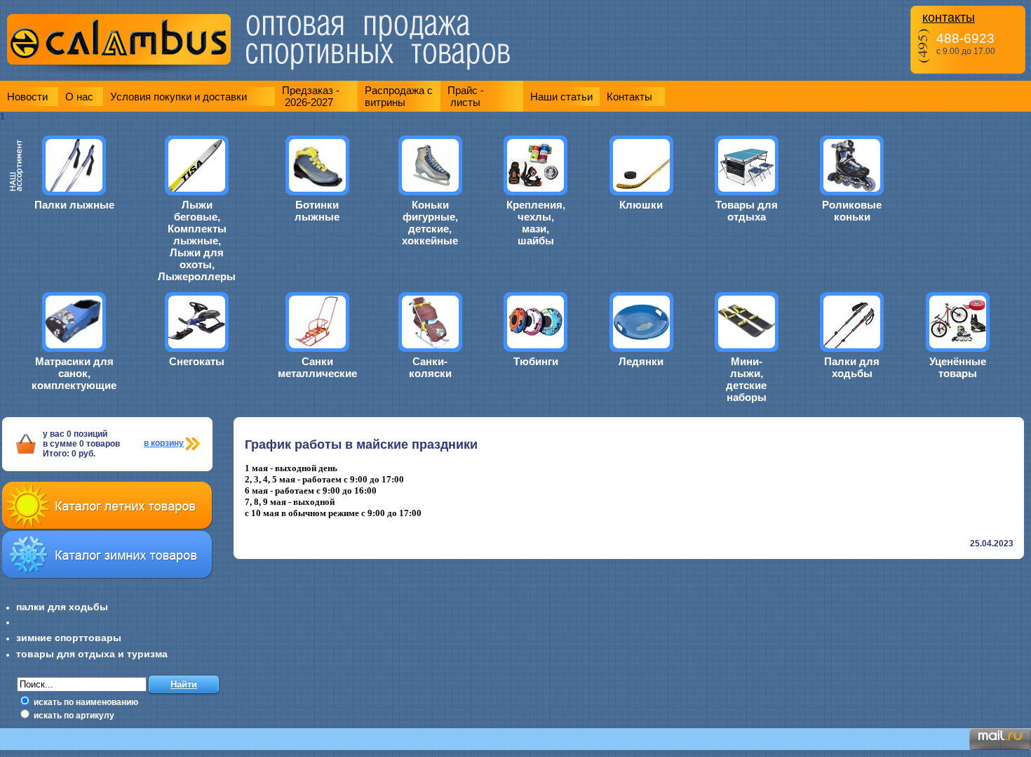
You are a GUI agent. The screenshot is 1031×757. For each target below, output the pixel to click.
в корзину (164, 443)
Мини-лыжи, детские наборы (746, 379)
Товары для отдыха (746, 211)
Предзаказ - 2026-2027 (310, 96)
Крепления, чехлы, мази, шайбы (535, 222)
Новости (27, 97)
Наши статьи (561, 97)
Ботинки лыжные (317, 211)
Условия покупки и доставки (178, 97)
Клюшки (641, 205)
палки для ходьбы (62, 606)
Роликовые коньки (852, 211)
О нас (79, 97)
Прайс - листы (465, 96)
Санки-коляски (430, 367)
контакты (948, 18)
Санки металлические (317, 367)
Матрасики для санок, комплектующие (74, 373)
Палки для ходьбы (852, 367)
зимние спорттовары (68, 637)
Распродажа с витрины (399, 96)
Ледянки (641, 361)
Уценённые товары (957, 367)
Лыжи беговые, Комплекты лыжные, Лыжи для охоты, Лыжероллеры (197, 240)
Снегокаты (196, 361)
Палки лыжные (74, 205)
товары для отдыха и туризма (92, 653)
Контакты (629, 97)
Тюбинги (535, 361)
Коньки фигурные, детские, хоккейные (430, 222)
